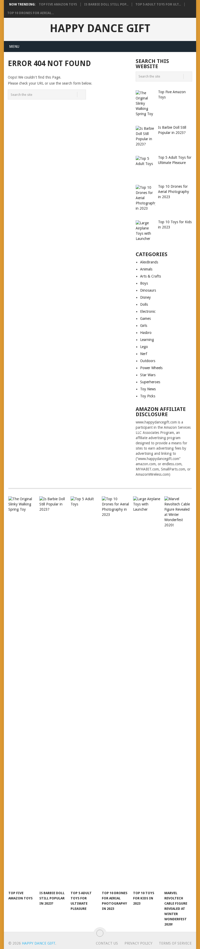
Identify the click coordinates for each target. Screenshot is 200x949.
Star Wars (147, 375)
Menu (14, 46)
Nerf (143, 354)
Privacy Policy (138, 943)
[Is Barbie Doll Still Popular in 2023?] (53, 692)
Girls (143, 325)
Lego (144, 347)
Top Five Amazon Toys (58, 4)
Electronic (147, 311)
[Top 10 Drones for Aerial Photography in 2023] (115, 692)
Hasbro (146, 333)
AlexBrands (149, 262)
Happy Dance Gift (100, 28)
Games (145, 318)
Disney (145, 297)
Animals (146, 269)
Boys (144, 283)
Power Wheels (151, 368)
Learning (147, 340)
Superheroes (150, 382)
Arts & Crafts (150, 276)
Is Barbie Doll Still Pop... (106, 4)
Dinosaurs (148, 290)
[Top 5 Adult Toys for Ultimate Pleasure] (84, 692)
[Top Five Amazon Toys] (22, 692)
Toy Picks (147, 396)
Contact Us (107, 943)
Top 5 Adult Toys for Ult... (158, 4)
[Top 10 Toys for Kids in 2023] (147, 692)
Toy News (148, 389)
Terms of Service (175, 943)
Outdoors (147, 361)
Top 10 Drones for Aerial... (30, 13)
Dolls (144, 304)
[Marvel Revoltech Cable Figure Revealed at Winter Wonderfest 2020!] (178, 692)
